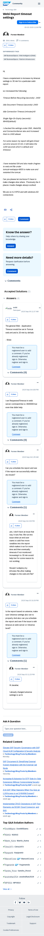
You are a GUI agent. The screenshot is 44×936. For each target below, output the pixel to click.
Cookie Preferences (11, 930)
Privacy (11, 910)
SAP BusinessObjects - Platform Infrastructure (19, 59)
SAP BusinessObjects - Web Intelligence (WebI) (19, 55)
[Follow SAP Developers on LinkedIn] (29, 902)
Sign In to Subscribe (27, 22)
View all (6, 889)
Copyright (11, 917)
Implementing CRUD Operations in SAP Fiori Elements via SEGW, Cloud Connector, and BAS (21, 807)
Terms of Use (33, 910)
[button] (5, 45)
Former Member (17, 35)
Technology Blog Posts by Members (20, 754)
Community (17, 4)
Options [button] (39, 23)
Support (33, 923)
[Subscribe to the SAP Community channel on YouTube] (24, 902)
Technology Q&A (10, 10)
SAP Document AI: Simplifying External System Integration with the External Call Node (20, 765)
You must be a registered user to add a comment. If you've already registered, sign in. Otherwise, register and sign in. (21, 355)
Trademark (11, 923)
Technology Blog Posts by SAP (18, 785)
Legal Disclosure (33, 917)
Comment (24, 219)
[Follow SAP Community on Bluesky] (20, 902)
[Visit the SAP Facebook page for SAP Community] (15, 902)
